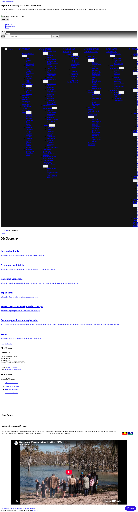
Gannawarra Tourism (13, 393)
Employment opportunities (118, 99)
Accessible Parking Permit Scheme (49, 157)
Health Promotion (50, 86)
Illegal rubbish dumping (29, 145)
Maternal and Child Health (51, 74)
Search (3, 36)
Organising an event (96, 104)
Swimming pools (93, 111)
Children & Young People (51, 101)
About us (50, 146)
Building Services (72, 82)
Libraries (46, 125)
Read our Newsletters (14, 389)
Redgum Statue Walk (96, 71)
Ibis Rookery (96, 88)
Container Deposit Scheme (29, 140)
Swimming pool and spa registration (27, 108)
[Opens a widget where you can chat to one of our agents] (130, 508)
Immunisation (51, 84)
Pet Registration (30, 63)
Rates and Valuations (25, 96)
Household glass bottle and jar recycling (29, 130)
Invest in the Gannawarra (111, 50)
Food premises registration (48, 161)
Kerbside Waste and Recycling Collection (29, 117)
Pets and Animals (28, 54)
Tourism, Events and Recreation (91, 50)
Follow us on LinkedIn (14, 386)
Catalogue (50, 127)
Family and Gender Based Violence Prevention (51, 92)
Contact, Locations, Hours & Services (50, 132)
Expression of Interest (51, 56)
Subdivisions (75, 62)
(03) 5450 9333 (13, 367)
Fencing (28, 88)
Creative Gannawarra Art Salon (96, 126)
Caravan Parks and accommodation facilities (119, 85)
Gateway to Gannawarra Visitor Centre (96, 76)
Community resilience (51, 114)
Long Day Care (52, 68)
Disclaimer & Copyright (8, 508)
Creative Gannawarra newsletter (96, 121)
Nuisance (29, 94)
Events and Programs (50, 141)
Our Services (45, 48)
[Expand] (20, 51)
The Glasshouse (52, 147)
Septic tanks (26, 99)
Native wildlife (28, 81)
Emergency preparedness (51, 111)
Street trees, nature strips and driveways (27, 103)
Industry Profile (115, 54)
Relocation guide (117, 95)
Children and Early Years (51, 137)
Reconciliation (51, 104)
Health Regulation (49, 164)
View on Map (5, 364)
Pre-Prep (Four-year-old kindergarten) (52, 64)
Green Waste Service (28, 124)
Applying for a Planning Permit (75, 58)
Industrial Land (117, 74)
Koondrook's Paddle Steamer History (96, 83)
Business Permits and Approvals (118, 79)
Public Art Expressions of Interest (96, 132)
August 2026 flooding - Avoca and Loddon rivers (52, 120)
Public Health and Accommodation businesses (52, 171)
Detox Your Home (30, 154)
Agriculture (118, 58)
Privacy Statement (23, 508)
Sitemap (32, 508)
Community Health (49, 79)
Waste (24, 113)
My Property (24, 48)
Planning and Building (69, 50)
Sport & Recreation (50, 97)
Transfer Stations (29, 135)
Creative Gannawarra (92, 114)
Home (6, 230)
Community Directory (92, 144)
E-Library (50, 144)
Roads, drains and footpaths (49, 154)
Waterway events (95, 101)
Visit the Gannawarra (92, 57)
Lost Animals (28, 59)
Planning (70, 54)
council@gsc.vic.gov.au (13, 369)
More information (6, 13)
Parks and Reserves (91, 108)
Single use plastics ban (30, 150)
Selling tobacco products (52, 176)
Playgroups (51, 77)
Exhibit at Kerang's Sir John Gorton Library (96, 138)
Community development (47, 150)
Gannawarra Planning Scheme (75, 65)
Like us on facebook (13, 383)
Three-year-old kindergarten (52, 60)
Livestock (29, 78)
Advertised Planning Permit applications (75, 77)
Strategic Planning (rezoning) (74, 71)
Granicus (35, 510)
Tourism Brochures (95, 67)
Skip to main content (7, 2)
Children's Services (49, 51)
